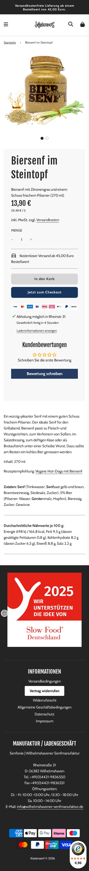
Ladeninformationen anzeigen (37, 330)
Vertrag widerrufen (44, 691)
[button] (42, 138)
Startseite (10, 42)
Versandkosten (47, 220)
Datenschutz (44, 714)
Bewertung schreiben (45, 373)
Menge (16, 230)
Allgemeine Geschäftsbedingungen (44, 707)
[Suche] (71, 25)
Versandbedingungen (44, 681)
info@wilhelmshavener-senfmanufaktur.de (50, 806)
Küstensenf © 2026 (42, 858)
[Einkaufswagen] (83, 25)
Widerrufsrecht (44, 700)
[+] (31, 239)
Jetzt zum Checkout (45, 292)
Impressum (44, 721)
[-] (12, 239)
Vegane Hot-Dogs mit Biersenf (58, 471)
